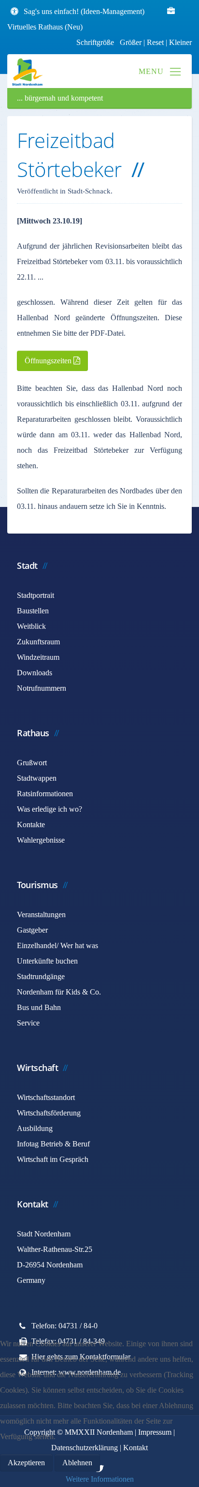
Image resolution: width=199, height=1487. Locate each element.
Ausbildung (35, 1128)
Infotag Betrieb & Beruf (53, 1144)
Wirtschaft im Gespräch (52, 1159)
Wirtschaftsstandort (46, 1097)
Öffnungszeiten (49, 361)
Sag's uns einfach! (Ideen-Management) (84, 11)
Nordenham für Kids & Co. (59, 992)
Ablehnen (77, 1462)
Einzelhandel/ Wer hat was (57, 945)
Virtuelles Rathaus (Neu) (45, 27)
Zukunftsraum (38, 642)
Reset (156, 42)
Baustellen (33, 611)
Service (28, 1023)
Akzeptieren (26, 1462)
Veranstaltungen (41, 914)
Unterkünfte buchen (47, 961)
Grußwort (32, 762)
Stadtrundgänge (41, 976)
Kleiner (180, 42)
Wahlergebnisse (41, 840)
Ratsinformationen (45, 793)
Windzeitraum (38, 657)
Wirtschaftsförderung (49, 1113)
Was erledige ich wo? (49, 809)
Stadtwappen (37, 778)
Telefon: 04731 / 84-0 (64, 1326)
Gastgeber (32, 930)
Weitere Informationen (100, 1479)
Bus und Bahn (39, 1007)
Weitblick (31, 626)
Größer (131, 42)
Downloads (34, 673)
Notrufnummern (41, 688)
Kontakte (31, 824)
